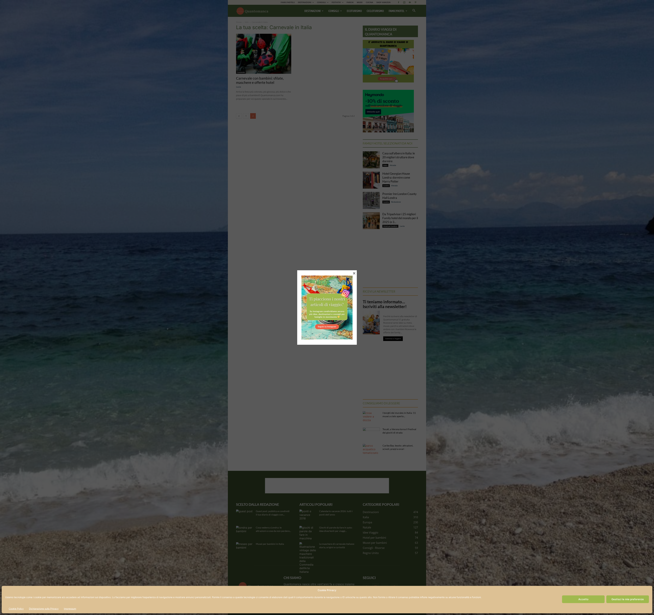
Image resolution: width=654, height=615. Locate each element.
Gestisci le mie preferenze (627, 599)
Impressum (70, 608)
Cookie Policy (16, 608)
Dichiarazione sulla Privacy (44, 608)
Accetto (583, 599)
